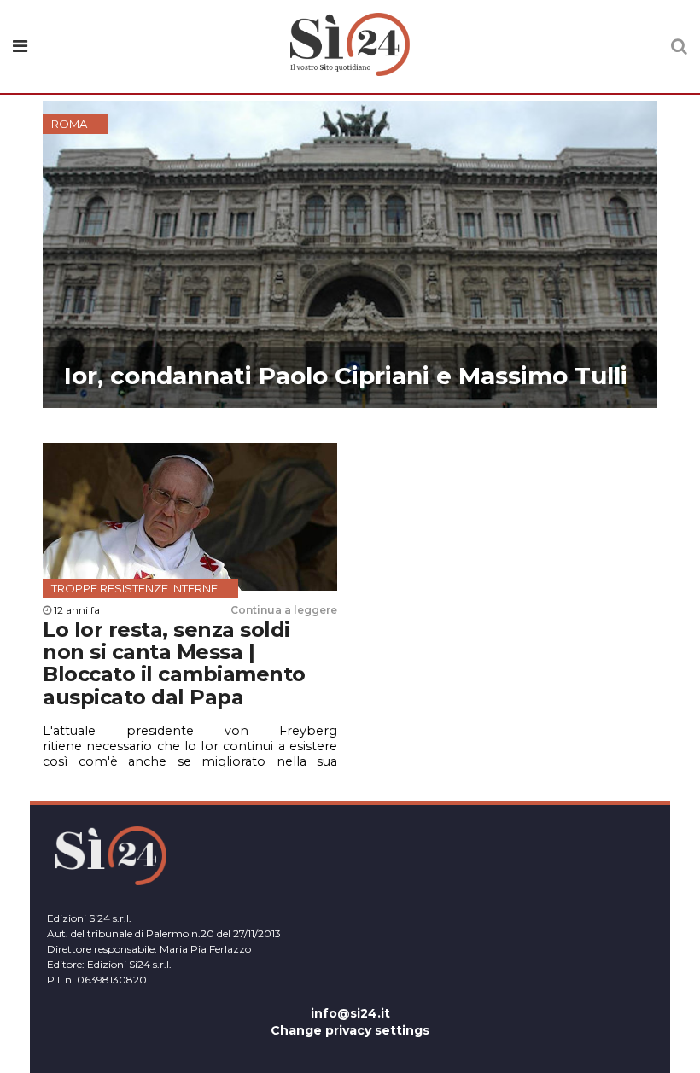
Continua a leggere (283, 610)
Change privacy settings (350, 1030)
